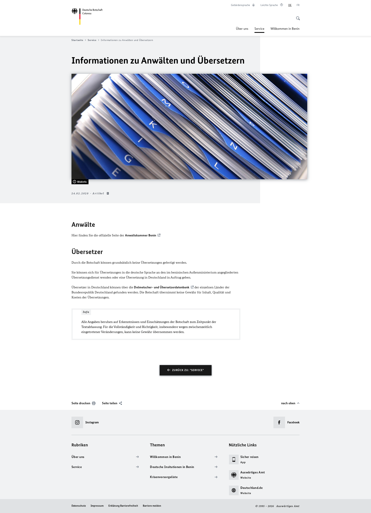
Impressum (97, 505)
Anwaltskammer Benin (140, 235)
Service (259, 30)
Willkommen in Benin (285, 29)
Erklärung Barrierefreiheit (123, 505)
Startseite (77, 40)
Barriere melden (152, 505)
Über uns (242, 29)
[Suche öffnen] (297, 16)
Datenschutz (78, 505)
